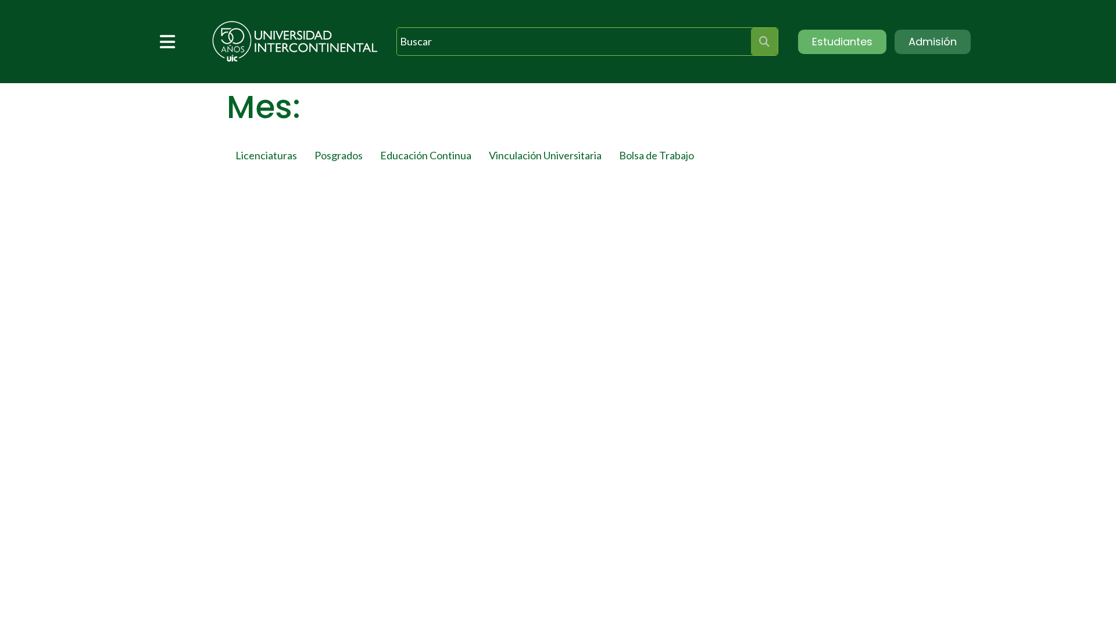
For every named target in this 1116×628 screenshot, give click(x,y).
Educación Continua (425, 155)
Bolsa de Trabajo (656, 155)
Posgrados (338, 155)
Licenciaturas (266, 155)
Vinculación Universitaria (545, 155)
